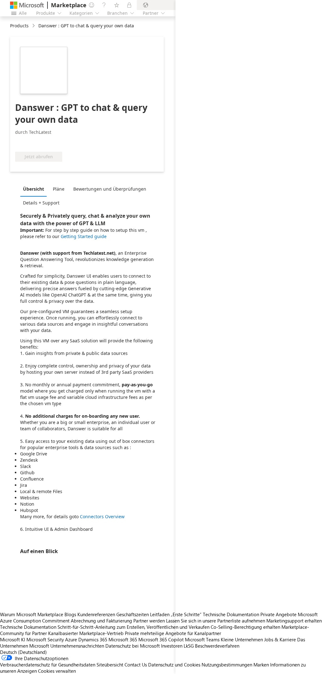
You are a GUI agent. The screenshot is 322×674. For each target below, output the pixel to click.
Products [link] (19, 26)
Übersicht (33, 189)
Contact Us (136, 664)
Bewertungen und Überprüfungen (109, 189)
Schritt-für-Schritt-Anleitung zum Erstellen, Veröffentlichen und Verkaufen (133, 627)
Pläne (58, 189)
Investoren (171, 646)
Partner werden (149, 620)
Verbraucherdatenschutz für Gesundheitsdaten (47, 664)
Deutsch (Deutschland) (23, 652)
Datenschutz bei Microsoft (132, 646)
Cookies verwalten (57, 671)
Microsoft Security (45, 639)
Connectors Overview (102, 516)
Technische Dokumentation (28, 627)
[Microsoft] (27, 5)
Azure (71, 639)
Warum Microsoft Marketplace (31, 614)
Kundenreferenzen (96, 614)
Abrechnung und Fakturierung (101, 620)
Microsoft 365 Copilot (161, 639)
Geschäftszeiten (132, 614)
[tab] (35, 189)
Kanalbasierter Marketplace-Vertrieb (86, 633)
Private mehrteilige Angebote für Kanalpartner (173, 633)
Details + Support (41, 203)
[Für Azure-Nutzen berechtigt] (40, 142)
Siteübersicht (110, 664)
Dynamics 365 (92, 639)
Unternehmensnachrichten (77, 646)
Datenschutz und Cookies (174, 664)
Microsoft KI (12, 639)
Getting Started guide (84, 236)
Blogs (70, 614)
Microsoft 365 (122, 639)
